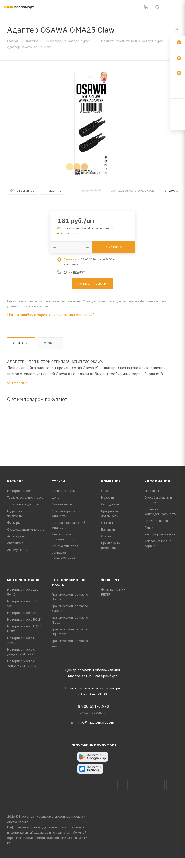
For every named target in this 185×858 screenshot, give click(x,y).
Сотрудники (110, 504)
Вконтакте (122, 785)
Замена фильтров (65, 546)
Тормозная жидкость (23, 504)
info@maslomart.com (96, 722)
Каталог (15, 481)
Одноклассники (171, 785)
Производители (156, 521)
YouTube (159, 785)
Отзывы (50, 343)
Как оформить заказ (160, 534)
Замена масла (62, 504)
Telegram (147, 785)
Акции (149, 527)
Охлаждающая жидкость (25, 529)
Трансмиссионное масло (25, 498)
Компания (111, 481)
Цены (56, 498)
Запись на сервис (64, 491)
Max (135, 785)
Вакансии (108, 529)
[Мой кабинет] (169, 7)
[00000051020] (92, 123)
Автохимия (15, 543)
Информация (157, 481)
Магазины (152, 491)
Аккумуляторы (18, 550)
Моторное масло (20, 491)
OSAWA (171, 191)
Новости (107, 498)
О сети (106, 491)
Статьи (106, 536)
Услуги (58, 481)
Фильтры (13, 523)
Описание (21, 343)
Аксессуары (16, 536)
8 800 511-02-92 (93, 706)
